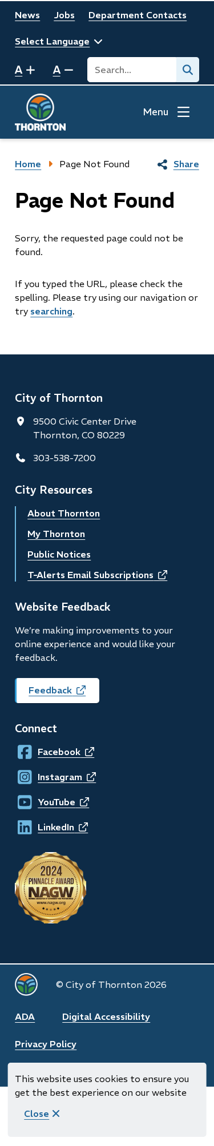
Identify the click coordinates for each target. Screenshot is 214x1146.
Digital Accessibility (106, 1016)
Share (186, 164)
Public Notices (59, 554)
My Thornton (56, 533)
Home (28, 164)
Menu (155, 112)
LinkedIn (48, 827)
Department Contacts (137, 15)
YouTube (48, 802)
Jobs (64, 15)
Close (36, 1113)
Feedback (64, 693)
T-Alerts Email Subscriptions (97, 574)
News (27, 15)
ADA (25, 1016)
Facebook (48, 751)
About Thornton (63, 513)
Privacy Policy (45, 1044)
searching (51, 311)
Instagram (48, 776)
